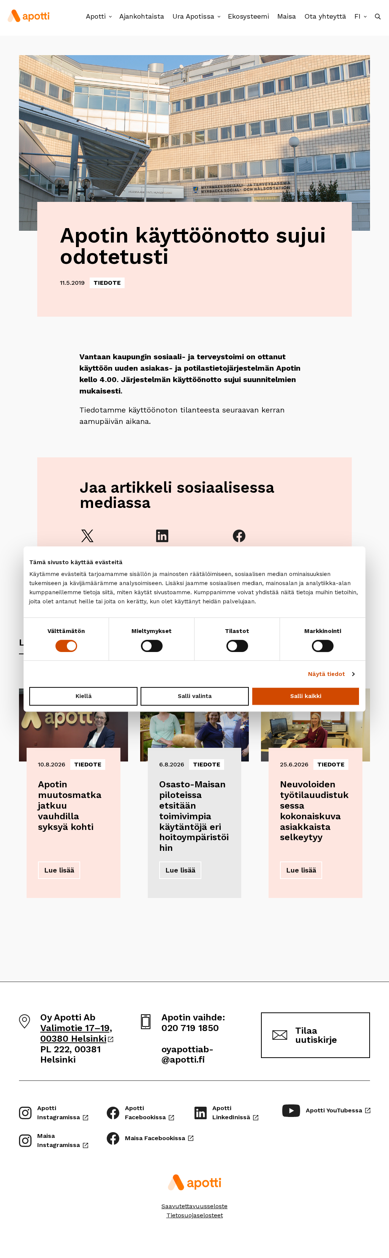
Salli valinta (195, 696)
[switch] (152, 646)
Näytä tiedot (326, 674)
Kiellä (84, 696)
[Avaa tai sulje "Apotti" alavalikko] (110, 17)
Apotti (96, 16)
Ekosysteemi (248, 16)
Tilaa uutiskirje (316, 1035)
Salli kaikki (305, 696)
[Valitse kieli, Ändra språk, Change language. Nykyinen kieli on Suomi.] (365, 17)
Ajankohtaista (141, 16)
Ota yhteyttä (325, 16)
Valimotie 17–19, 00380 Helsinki (76, 1033)
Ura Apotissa (193, 16)
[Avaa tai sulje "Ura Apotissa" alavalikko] (219, 17)
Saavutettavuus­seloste (194, 1206)
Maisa (286, 16)
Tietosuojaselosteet (194, 1215)
